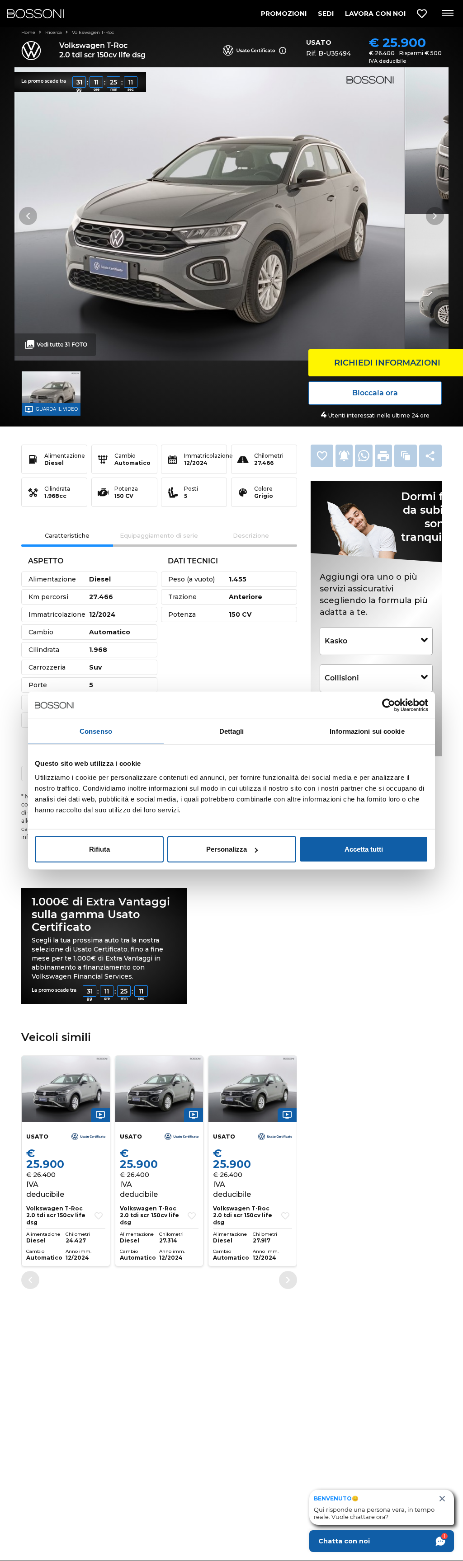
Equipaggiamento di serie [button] (159, 535)
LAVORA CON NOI (375, 13)
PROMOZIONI (284, 13)
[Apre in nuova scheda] (363, 456)
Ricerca (54, 32)
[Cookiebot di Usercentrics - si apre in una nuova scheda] (388, 705)
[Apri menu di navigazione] (447, 14)
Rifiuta (99, 849)
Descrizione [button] (251, 535)
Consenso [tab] (96, 731)
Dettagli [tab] (231, 731)
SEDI (326, 13)
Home (29, 32)
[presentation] (30, 1280)
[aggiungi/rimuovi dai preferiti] (98, 1215)
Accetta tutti (364, 849)
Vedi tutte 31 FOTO (62, 344)
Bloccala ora (375, 393)
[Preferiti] (422, 14)
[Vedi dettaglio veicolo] (66, 1089)
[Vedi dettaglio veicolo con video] (100, 1115)
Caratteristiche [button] (67, 535)
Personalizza (226, 849)
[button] (322, 456)
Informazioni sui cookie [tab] (367, 731)
